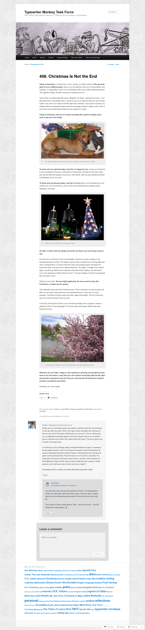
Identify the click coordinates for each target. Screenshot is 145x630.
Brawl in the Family (114, 575)
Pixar (51, 601)
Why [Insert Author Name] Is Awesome (45, 613)
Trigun (92, 609)
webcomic (28, 613)
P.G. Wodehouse (107, 596)
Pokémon (57, 601)
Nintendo (96, 595)
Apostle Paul (89, 570)
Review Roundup (29, 605)
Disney (50, 582)
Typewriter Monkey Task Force (49, 11)
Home (27, 57)
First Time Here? (76, 57)
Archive (42, 57)
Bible (67, 409)
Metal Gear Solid (32, 595)
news (87, 595)
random (90, 601)
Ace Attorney (30, 570)
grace (73, 587)
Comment (97, 554)
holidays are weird (29, 592)
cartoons (40, 578)
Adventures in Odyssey (69, 570)
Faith (56, 409)
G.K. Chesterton (31, 587)
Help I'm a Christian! (106, 587)
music (45, 595)
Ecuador (72, 582)
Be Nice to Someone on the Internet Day (73, 575)
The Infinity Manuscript (33, 609)
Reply (45, 475)
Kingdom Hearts (80, 592)
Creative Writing (62, 57)
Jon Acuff (71, 592)
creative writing (105, 578)
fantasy (98, 582)
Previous (110, 64)
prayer (68, 601)
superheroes (66, 604)
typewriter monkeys (107, 609)
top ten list (84, 609)
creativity (28, 582)
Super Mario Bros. (82, 604)
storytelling (41, 604)
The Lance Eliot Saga (93, 57)
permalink (42, 411)
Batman (54, 574)
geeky (66, 587)
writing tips (63, 612)
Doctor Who (60, 582)
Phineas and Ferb (44, 601)
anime (79, 570)
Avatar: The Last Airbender (37, 574)
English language (85, 582)
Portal (64, 601)
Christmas (72, 409)
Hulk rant (39, 592)
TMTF (75, 609)
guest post (91, 587)
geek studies (56, 587)
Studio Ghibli (53, 605)
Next (118, 64)
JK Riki (44, 425)
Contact (51, 57)
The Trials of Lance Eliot (57, 609)
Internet (46, 591)
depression (40, 582)
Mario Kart (109, 592)
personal (80, 409)
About (34, 57)
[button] (72, 141)
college (68, 578)
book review (102, 574)
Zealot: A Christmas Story (79, 613)
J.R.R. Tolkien (59, 591)
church (60, 578)
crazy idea (91, 578)
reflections (102, 600)
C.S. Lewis (30, 578)
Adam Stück (89, 409)
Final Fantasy (109, 582)
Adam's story (43, 570)
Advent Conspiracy (55, 570)
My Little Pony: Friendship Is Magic (66, 595)
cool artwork (78, 578)
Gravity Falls (81, 587)
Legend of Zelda (96, 591)
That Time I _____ (100, 604)
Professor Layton (78, 601)
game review (44, 587)
